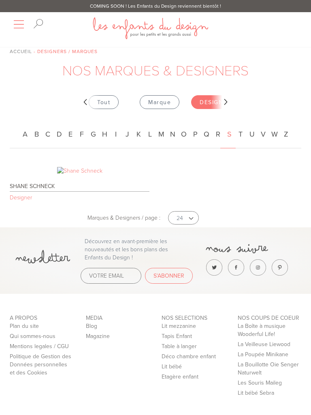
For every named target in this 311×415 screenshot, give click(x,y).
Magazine (98, 336)
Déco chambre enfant (189, 356)
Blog (91, 326)
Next (222, 102)
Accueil (21, 51)
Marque (159, 102)
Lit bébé (172, 366)
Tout (103, 102)
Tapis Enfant (177, 336)
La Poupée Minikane (263, 354)
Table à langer (179, 346)
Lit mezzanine (179, 326)
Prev (89, 102)
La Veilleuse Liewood (264, 344)
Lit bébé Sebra (256, 392)
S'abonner (168, 275)
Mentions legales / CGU (39, 346)
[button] (183, 218)
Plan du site (24, 326)
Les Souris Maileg (260, 382)
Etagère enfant (180, 376)
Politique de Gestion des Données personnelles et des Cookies (40, 364)
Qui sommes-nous (32, 336)
